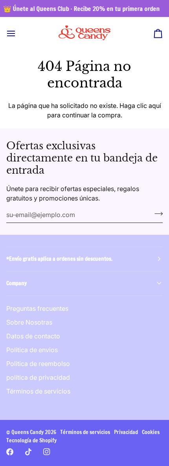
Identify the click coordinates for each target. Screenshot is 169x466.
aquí (155, 106)
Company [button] (16, 283)
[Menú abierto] (18, 33)
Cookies (151, 432)
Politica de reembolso (38, 364)
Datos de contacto (33, 336)
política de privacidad (38, 377)
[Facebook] (9, 451)
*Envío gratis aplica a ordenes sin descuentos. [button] (59, 259)
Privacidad (126, 432)
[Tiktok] (28, 451)
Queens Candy (27, 432)
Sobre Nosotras (29, 322)
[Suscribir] (156, 214)
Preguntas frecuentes (37, 308)
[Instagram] (46, 451)
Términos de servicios (38, 391)
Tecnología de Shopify (31, 440)
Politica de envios (32, 350)
